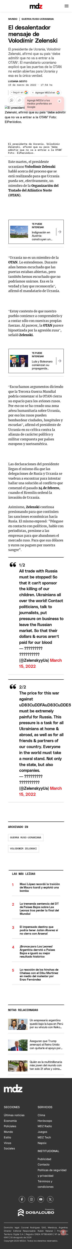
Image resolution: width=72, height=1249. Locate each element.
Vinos (7, 1143)
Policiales (10, 1126)
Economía (10, 1121)
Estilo (7, 1137)
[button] (66, 6)
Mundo (12, 19)
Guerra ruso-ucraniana (25, 837)
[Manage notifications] (63, 1232)
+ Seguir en (17, 92)
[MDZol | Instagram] (31, 1199)
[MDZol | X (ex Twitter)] (50, 1199)
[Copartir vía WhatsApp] (11, 100)
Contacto (43, 1164)
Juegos (42, 1132)
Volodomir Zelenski (23, 848)
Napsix (42, 1143)
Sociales (9, 1148)
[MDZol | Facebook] (22, 1199)
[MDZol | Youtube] (41, 1199)
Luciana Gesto (17, 81)
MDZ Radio (45, 1126)
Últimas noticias (14, 1115)
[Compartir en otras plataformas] (19, 100)
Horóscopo (45, 1121)
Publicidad (44, 1159)
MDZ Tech (44, 1137)
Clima (41, 1115)
